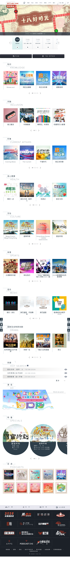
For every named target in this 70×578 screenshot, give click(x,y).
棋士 (59, 350)
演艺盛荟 (43, 313)
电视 (27, 3)
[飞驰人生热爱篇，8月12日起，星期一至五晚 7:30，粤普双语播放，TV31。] (35, 20)
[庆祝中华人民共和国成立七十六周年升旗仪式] (35, 487)
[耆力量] (43, 533)
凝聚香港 (17, 43)
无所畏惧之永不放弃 (10, 350)
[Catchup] (27, 365)
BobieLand (10, 87)
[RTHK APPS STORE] (9, 542)
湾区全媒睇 (27, 87)
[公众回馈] (57, 507)
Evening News (10, 162)
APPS (49, 3)
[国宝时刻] (16, 433)
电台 (32, 3)
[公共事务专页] (43, 524)
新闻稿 (8, 549)
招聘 (14, 549)
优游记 (43, 199)
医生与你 (59, 199)
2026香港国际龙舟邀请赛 (59, 276)
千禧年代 (43, 162)
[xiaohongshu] (68, 327)
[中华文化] (9, 533)
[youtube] (68, 319)
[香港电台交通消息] (6, 507)
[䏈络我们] (40, 507)
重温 (44, 3)
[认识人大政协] (48, 487)
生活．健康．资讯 (27, 43)
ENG (60, 2)
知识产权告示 (29, 549)
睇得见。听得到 (43, 125)
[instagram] (68, 322)
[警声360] (48, 474)
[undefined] (24, 2)
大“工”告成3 (48, 43)
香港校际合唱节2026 (59, 313)
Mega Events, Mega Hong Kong (10, 237)
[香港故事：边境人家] (61, 487)
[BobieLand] (35, 401)
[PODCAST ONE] (26, 542)
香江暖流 (10, 125)
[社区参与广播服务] (60, 524)
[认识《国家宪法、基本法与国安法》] (26, 533)
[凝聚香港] (61, 474)
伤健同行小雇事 (59, 125)
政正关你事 (43, 87)
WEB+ (41, 3)
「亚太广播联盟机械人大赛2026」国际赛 (43, 277)
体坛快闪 (27, 275)
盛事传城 (27, 236)
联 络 (45, 507)
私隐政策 (48, 549)
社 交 (27, 507)
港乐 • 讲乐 (11, 313)
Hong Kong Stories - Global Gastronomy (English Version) (43, 238)
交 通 (10, 507)
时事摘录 (27, 125)
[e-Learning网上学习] (26, 524)
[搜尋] (68, 2)
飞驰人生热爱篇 (43, 350)
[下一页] (59, 43)
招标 (20, 549)
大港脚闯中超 (11, 275)
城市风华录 (37, 43)
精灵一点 (10, 199)
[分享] (23, 507)
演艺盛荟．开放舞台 (26, 313)
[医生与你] (35, 474)
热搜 (9, 363)
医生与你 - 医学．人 (27, 200)
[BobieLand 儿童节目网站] (60, 514)
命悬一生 (27, 350)
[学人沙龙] (22, 474)
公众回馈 (62, 507)
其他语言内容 (34, 551)
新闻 (36, 3)
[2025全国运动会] (9, 514)
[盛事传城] (43, 433)
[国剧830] (9, 524)
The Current (27, 162)
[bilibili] (68, 324)
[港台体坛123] (8, 474)
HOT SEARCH (18, 366)
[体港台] (26, 514)
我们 (53, 3)
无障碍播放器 (57, 549)
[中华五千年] (43, 542)
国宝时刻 (59, 236)
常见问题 (39, 549)
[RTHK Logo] (11, 3)
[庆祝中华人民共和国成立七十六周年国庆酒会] (22, 487)
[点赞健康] (43, 514)
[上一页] (10, 43)
